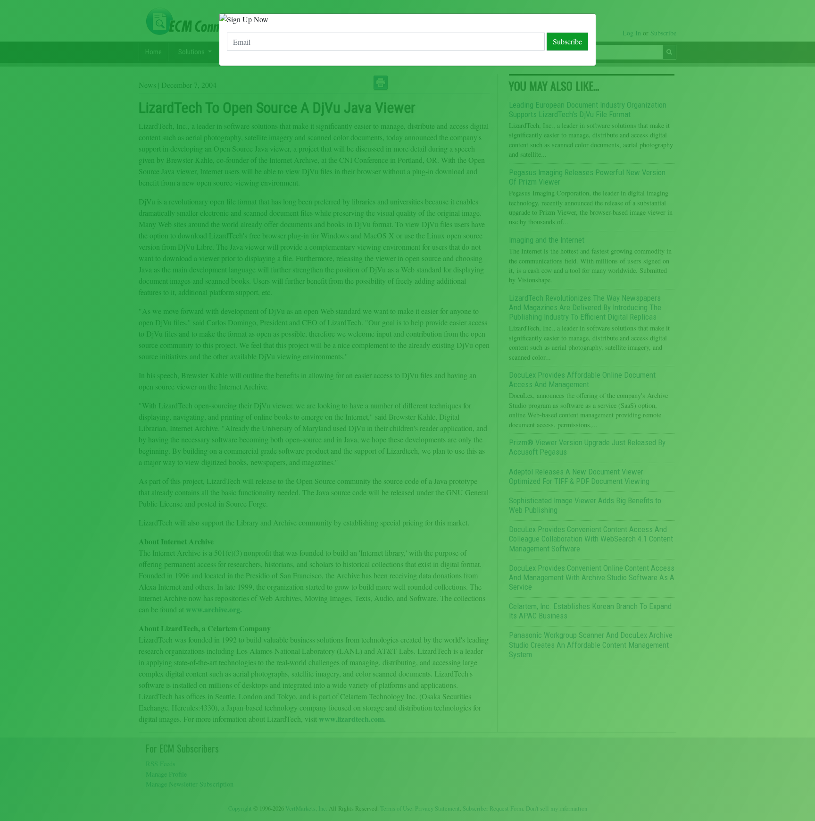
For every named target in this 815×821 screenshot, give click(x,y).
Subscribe (567, 41)
